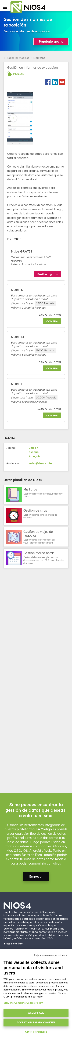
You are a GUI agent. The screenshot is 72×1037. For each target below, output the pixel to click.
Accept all (36, 1012)
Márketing (39, 58)
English (33, 447)
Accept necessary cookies (36, 1022)
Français (34, 456)
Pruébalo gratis (51, 42)
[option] (20, 118)
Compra (52, 321)
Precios (18, 74)
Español (34, 452)
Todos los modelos (18, 58)
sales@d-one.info (40, 463)
